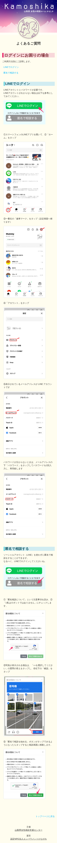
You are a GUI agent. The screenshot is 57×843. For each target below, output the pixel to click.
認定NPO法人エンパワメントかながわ (28, 839)
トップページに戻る (45, 816)
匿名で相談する (10, 73)
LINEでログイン (11, 67)
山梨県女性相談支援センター (28, 830)
